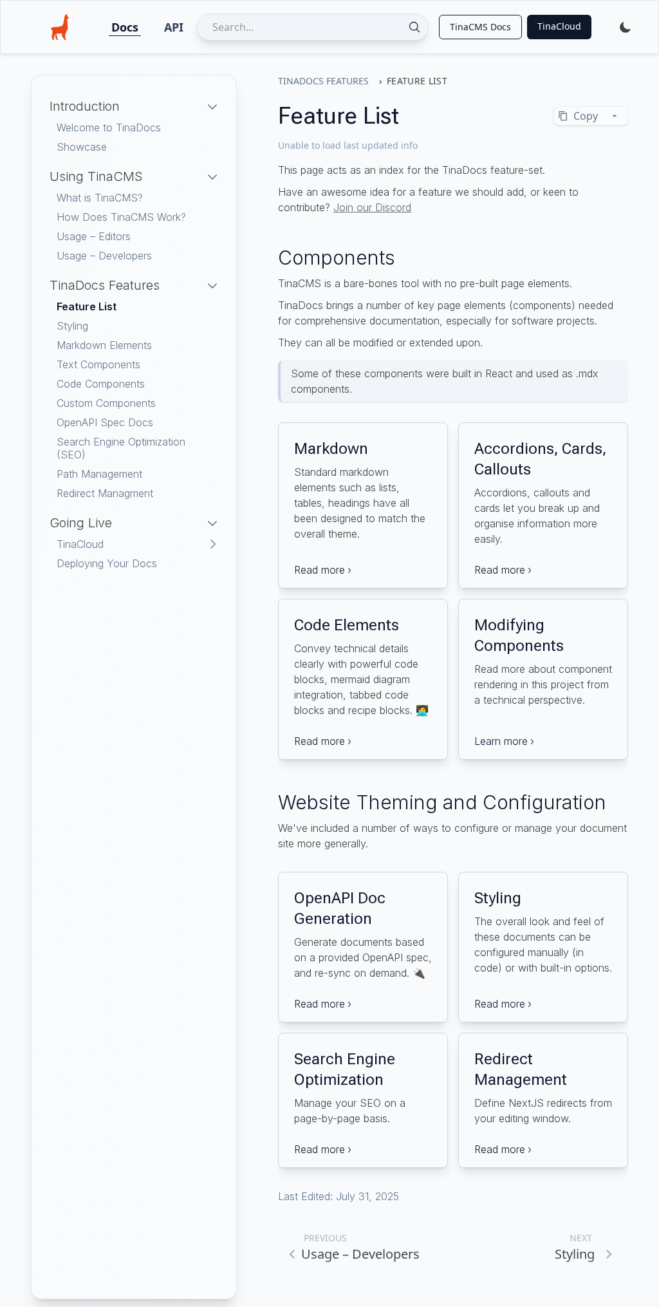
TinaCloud (559, 26)
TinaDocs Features (323, 81)
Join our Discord (372, 207)
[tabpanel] (134, 339)
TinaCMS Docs (480, 27)
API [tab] (173, 27)
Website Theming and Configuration (442, 802)
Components (336, 257)
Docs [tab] (124, 27)
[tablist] (147, 27)
